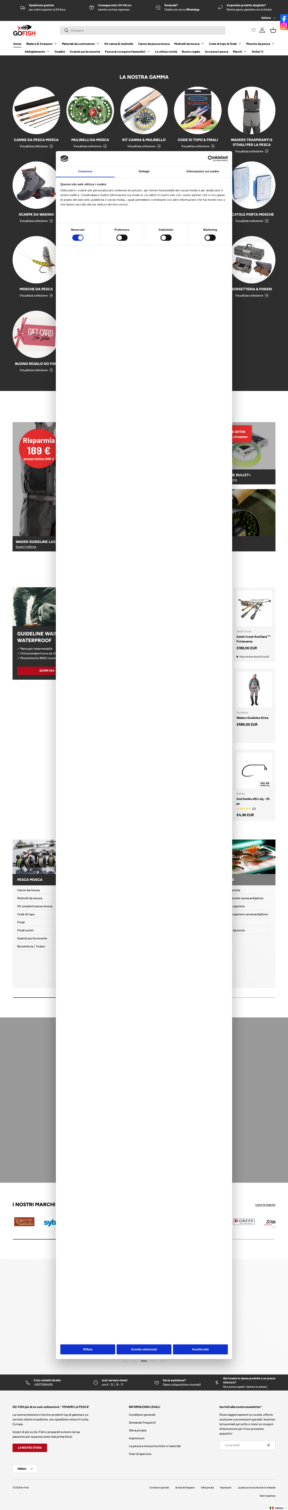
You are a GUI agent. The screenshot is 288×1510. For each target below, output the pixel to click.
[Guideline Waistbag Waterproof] (47, 606)
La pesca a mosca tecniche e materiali (155, 1446)
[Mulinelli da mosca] (90, 110)
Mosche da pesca (258, 43)
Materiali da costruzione (78, 43)
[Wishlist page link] (253, 30)
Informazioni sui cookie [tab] (203, 171)
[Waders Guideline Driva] (254, 689)
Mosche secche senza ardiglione (241, 898)
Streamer (225, 922)
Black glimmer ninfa (39, 1494)
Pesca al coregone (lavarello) (125, 51)
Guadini (60, 51)
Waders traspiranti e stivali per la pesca (252, 142)
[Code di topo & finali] (198, 110)
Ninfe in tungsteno (232, 906)
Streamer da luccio (232, 930)
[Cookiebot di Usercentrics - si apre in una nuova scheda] (211, 158)
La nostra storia (30, 1447)
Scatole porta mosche (85, 51)
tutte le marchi (265, 1204)
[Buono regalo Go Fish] (36, 334)
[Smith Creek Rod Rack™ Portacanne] (254, 608)
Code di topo (26, 914)
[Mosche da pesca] (36, 260)
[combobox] (142, 30)
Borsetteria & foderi (251, 289)
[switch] (122, 237)
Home (17, 43)
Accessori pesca (216, 51)
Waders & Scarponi (39, 43)
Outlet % (258, 51)
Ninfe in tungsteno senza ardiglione (243, 914)
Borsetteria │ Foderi (31, 946)
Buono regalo (191, 51)
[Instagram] (284, 26)
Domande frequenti (142, 1422)
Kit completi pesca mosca (34, 906)
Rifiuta (87, 1349)
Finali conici (25, 930)
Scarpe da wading (36, 214)
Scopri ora (46, 670)
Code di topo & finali (223, 43)
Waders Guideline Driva (252, 717)
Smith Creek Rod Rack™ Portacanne (253, 639)
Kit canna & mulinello (118, 43)
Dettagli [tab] (144, 171)
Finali (21, 922)
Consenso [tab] (85, 171)
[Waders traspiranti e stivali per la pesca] (251, 110)
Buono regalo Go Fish (36, 364)
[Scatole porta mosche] (251, 185)
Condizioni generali (142, 1414)
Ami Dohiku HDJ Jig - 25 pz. (253, 801)
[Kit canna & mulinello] (144, 110)
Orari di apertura (140, 1454)
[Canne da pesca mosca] (36, 110)
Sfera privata (137, 1430)
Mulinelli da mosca (186, 43)
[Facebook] (284, 18)
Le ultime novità (166, 51)
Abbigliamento (35, 51)
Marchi (237, 51)
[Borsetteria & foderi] (251, 260)
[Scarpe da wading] (36, 185)
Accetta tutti (200, 1349)
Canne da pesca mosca (154, 43)
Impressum (136, 1438)
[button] (278, 1508)
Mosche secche (229, 890)
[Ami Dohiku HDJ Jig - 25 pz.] (254, 770)
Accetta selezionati (144, 1349)
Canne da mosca (28, 890)
